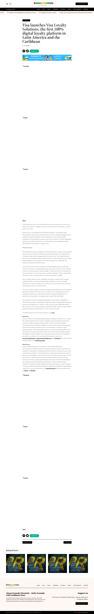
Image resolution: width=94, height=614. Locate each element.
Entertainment (77, 9)
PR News (86, 9)
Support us (34, 51)
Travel (49, 9)
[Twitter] (47, 141)
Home (38, 9)
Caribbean (55, 9)
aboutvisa (33, 338)
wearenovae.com (51, 368)
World (69, 9)
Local (43, 9)
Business (62, 9)
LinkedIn (32, 370)
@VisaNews (57, 338)
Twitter (26, 370)
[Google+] (47, 192)
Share (24, 220)
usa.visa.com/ (26, 338)
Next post (68, 542)
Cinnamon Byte (84, 612)
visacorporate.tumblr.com (43, 338)
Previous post (27, 542)
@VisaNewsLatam (40, 340)
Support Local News (82, 4)
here (53, 313)
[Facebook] (47, 89)
